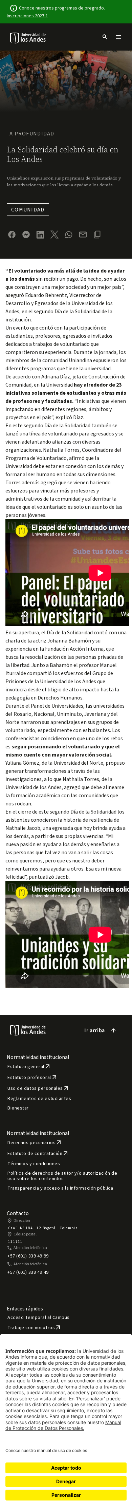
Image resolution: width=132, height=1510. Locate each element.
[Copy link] (97, 234)
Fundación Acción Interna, (75, 649)
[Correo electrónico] (83, 234)
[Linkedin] (40, 234)
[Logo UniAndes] (28, 37)
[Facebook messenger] (26, 234)
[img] (28, 38)
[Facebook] (12, 234)
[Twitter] (54, 234)
